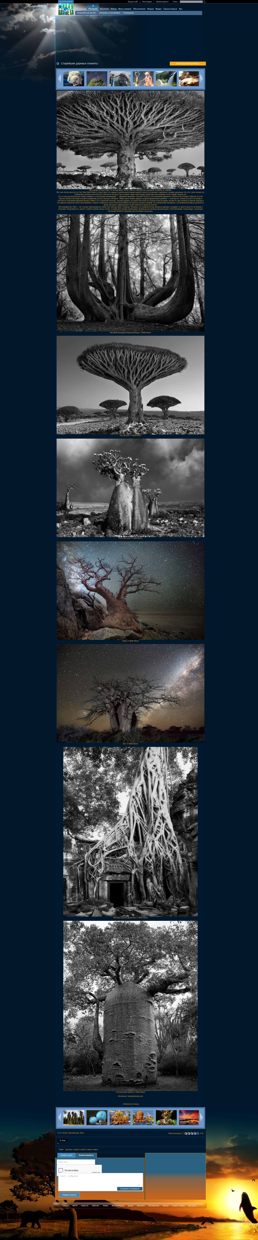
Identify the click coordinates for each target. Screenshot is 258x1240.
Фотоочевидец (118, 1206)
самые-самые (92, 1149)
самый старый (79, 1149)
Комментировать (86, 1155)
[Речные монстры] (143, 79)
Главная (65, 1206)
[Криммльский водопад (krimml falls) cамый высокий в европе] (120, 79)
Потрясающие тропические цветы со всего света (172, 1126)
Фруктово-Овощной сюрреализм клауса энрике (126, 1126)
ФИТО (74, 1206)
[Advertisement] (130, 38)
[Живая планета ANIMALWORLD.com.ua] (64, 9)
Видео (159, 9)
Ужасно (185, 1133)
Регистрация (147, 2)
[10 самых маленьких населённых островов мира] (189, 79)
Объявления (139, 9)
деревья (68, 1149)
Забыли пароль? (162, 2)
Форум (150, 9)
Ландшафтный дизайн (86, 13)
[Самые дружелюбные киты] (74, 79)
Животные (81, 9)
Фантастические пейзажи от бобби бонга (149, 1126)
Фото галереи (124, 9)
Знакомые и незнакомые (109, 13)
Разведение (128, 13)
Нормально (191, 1133)
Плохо (188, 1133)
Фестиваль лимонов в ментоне (103, 1126)
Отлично (197, 1133)
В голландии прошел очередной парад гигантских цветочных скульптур (80, 1126)
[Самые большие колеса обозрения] (166, 79)
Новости (84, 1206)
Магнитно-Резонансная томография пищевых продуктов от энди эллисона (196, 1126)
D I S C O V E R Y (66, 1)
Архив (130, 1206)
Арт (180, 9)
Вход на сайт (133, 2)
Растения (93, 9)
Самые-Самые (170, 9)
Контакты (192, 1206)
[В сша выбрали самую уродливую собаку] (97, 79)
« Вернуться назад (131, 1104)
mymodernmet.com (135, 1096)
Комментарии (66, 1155)
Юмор (114, 9)
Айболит (95, 1206)
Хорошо (194, 1133)
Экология (104, 9)
